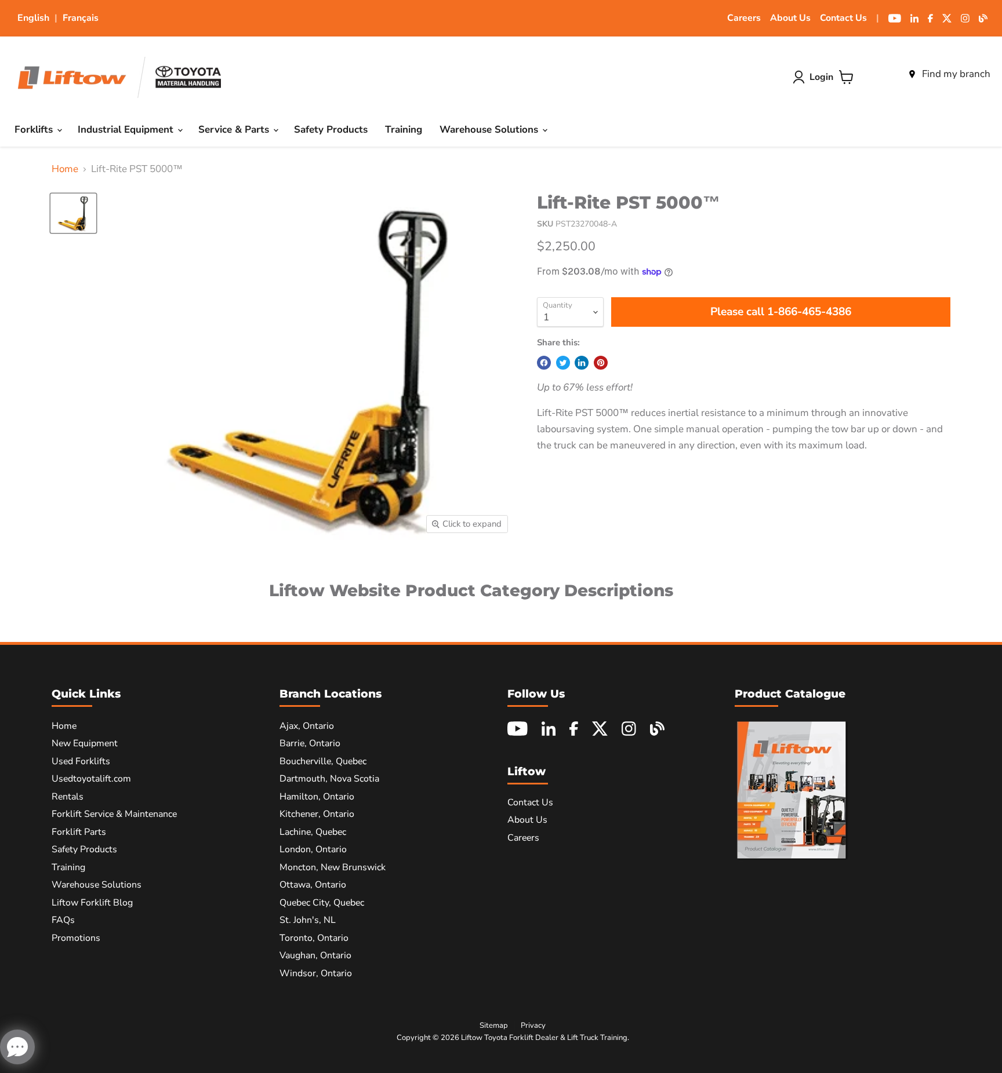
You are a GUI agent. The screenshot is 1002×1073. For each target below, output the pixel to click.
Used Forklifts (81, 761)
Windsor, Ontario (315, 973)
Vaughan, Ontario (315, 955)
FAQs (63, 920)
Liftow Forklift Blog (92, 902)
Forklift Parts (79, 832)
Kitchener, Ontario (316, 814)
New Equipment (85, 743)
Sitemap (494, 1025)
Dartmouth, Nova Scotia (329, 778)
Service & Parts (235, 129)
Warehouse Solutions (490, 129)
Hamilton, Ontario (316, 796)
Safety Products (331, 129)
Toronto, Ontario (313, 938)
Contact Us (843, 18)
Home (65, 169)
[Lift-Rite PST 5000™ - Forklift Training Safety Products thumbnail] (73, 213)
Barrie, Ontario (309, 743)
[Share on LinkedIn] (582, 363)
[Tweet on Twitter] (563, 363)
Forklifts (35, 129)
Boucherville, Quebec (322, 761)
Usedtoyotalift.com (91, 778)
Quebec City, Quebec (321, 902)
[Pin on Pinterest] (601, 363)
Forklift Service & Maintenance (114, 814)
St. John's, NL (307, 920)
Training (403, 129)
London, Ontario (313, 849)
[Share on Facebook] (544, 363)
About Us (790, 18)
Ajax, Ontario (306, 726)
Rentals (68, 796)
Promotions (76, 938)
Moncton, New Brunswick (332, 867)
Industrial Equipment (127, 129)
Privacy (533, 1025)
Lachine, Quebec (312, 832)
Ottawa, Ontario (312, 884)
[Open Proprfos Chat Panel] (17, 1047)
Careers (744, 18)
